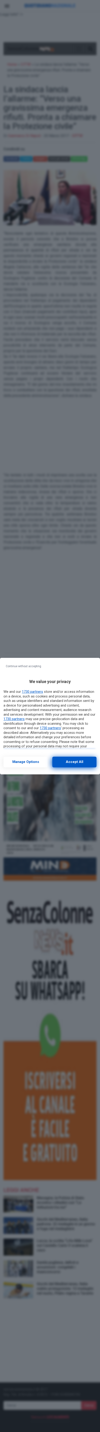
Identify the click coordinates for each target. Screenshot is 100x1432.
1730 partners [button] (32, 692)
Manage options (25, 762)
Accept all (74, 762)
